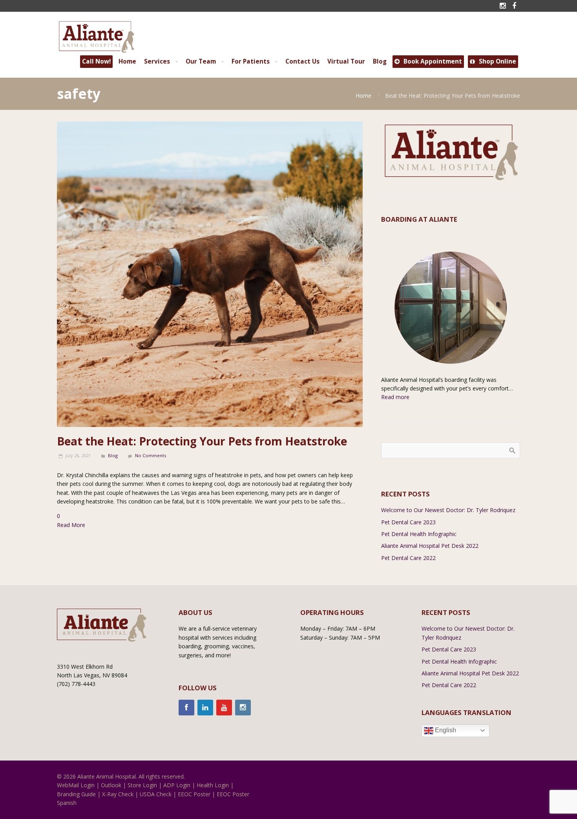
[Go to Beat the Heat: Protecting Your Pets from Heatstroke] (210, 274)
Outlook (111, 785)
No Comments (150, 455)
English (444, 730)
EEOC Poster (194, 794)
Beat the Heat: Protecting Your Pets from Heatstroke (202, 441)
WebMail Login (76, 785)
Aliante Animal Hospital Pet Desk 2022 (429, 545)
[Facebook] (186, 707)
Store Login (142, 785)
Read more (395, 397)
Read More (71, 525)
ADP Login (176, 785)
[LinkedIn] (205, 707)
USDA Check (156, 794)
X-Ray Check (117, 794)
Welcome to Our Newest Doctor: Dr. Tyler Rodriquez (448, 510)
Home (363, 95)
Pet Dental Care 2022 (408, 558)
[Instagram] (243, 707)
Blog (113, 455)
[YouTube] (224, 707)
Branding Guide (76, 794)
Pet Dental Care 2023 (408, 522)
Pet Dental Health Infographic (418, 534)
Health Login (213, 785)
